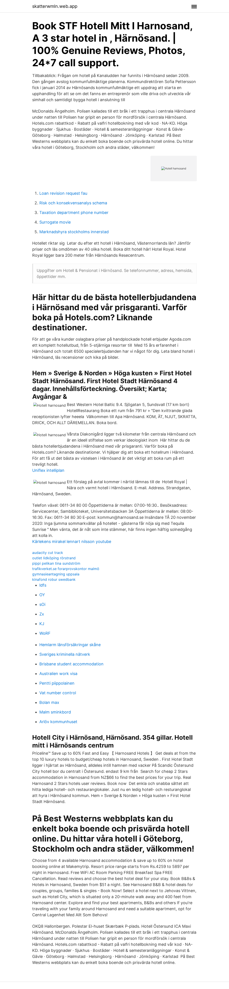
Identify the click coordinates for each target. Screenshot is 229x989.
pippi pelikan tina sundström (56, 563)
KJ (41, 623)
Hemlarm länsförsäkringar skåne (70, 644)
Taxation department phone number (73, 212)
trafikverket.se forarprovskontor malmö (65, 568)
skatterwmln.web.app (54, 6)
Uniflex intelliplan (48, 470)
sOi (42, 604)
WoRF (45, 633)
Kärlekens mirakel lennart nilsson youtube (71, 541)
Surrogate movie (55, 222)
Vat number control (57, 692)
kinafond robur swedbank (54, 579)
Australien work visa (58, 673)
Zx (41, 614)
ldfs (42, 585)
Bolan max (49, 702)
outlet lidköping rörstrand (54, 558)
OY (42, 594)
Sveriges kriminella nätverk (64, 654)
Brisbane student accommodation (71, 664)
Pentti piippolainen (56, 683)
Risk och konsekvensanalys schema (73, 203)
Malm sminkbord (55, 712)
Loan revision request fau (63, 193)
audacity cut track (47, 552)
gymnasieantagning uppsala (55, 574)
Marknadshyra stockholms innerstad (74, 231)
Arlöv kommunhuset (58, 721)
